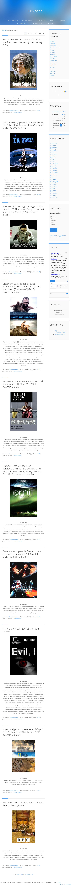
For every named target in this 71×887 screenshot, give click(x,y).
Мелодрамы (53, 56)
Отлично (53, 217)
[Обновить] (67, 281)
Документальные (13, 110)
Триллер (52, 67)
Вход (61, 884)
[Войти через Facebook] (58, 91)
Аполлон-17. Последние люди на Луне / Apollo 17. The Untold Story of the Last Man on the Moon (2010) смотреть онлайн (23, 210)
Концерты (52, 52)
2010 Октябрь (53, 143)
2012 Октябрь (53, 183)
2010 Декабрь (53, 147)
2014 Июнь (53, 195)
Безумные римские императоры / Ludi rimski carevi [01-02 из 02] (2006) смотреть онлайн (23, 384)
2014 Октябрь (53, 197)
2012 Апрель (53, 176)
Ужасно (53, 224)
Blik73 (38, 110)
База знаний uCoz (60, 334)
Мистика (52, 58)
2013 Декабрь (53, 194)
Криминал (52, 54)
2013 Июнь (53, 190)
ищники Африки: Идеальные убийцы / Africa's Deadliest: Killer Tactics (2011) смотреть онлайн (23, 732)
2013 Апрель (53, 186)
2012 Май (52, 177)
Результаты (53, 235)
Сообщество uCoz (60, 333)
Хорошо (53, 218)
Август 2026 (59, 111)
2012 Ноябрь (53, 185)
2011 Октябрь (53, 165)
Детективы (53, 45)
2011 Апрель (53, 154)
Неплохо (53, 220)
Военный (52, 43)
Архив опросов (61, 235)
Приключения (54, 62)
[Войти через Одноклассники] (59, 94)
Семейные (53, 64)
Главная (4, 30)
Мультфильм (53, 60)
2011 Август (53, 161)
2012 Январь (53, 170)
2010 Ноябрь (53, 145)
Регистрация (67, 884)
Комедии (52, 50)
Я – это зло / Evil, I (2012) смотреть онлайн (21, 630)
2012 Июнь (53, 179)
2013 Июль (53, 192)
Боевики (52, 41)
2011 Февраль (54, 150)
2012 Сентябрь (54, 181)
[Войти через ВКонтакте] (55, 91)
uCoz (59, 882)
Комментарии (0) (18, 112)
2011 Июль (53, 159)
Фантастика (53, 71)
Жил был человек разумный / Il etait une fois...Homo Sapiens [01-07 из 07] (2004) (22, 42)
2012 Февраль (54, 172)
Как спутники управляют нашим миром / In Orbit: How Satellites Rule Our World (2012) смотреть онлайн (23, 125)
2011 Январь (53, 149)
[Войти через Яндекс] (62, 91)
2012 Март (52, 174)
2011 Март (52, 152)
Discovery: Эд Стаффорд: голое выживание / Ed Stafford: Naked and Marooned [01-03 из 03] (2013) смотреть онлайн (22, 288)
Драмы (52, 49)
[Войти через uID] (52, 91)
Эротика (52, 75)
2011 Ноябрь (53, 167)
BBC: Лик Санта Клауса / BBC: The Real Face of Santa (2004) (23, 804)
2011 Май (52, 156)
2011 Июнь (53, 158)
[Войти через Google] (65, 91)
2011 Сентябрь (54, 163)
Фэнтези (52, 73)
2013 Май (52, 188)
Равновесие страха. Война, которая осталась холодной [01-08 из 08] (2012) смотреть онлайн (22, 554)
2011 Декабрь (53, 168)
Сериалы (52, 66)
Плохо (53, 222)
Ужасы (51, 69)
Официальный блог (60, 331)
